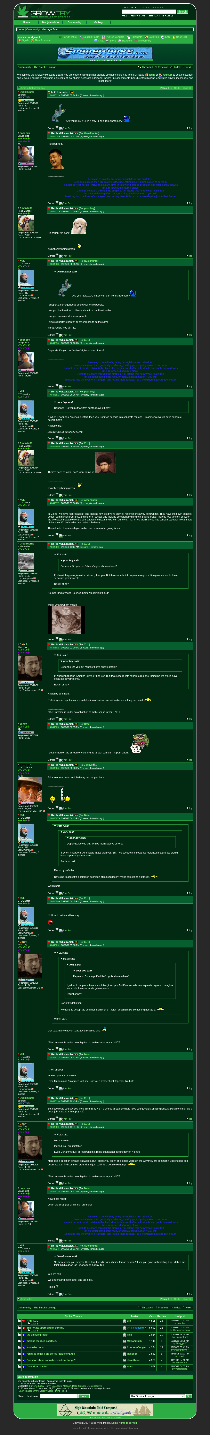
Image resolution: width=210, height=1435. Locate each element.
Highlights (136, 37)
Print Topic (60, 1391)
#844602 (54, 647)
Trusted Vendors (114, 37)
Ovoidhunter (91, 133)
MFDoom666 (134, 1341)
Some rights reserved (124, 1422)
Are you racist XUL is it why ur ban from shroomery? (93, 283)
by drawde (180, 1356)
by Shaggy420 (180, 1343)
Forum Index (70, 37)
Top (190, 128)
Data (87, 724)
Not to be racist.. (36, 1347)
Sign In (25, 40)
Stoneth (82, 1386)
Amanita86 (90, 500)
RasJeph (132, 1353)
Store (113, 40)
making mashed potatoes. (42, 1341)
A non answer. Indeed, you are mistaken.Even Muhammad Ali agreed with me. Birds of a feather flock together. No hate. (97, 1143)
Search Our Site (131, 7)
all (35, 1323)
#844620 (54, 1127)
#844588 (54, 264)
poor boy (89, 208)
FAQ (143, 15)
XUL (86, 340)
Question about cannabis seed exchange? (51, 1360)
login (152, 74)
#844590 (54, 343)
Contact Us (166, 15)
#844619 (54, 1101)
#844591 (54, 394)
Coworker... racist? (38, 1366)
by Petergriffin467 (180, 1349)
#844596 (54, 446)
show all (187, 88)
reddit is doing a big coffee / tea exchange (51, 1353)
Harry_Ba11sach (53, 1386)
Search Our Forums (152, 7)
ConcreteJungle (136, 1347)
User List (181, 37)
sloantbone (133, 1360)
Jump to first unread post (33, 88)
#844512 (54, 95)
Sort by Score (46, 1391)
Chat (101, 40)
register (167, 74)
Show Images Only (28, 1391)
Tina (129, 1334)
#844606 (54, 768)
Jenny (87, 765)
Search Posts (91, 37)
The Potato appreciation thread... (45, 1327)
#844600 (54, 547)
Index (177, 67)
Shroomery (144, 40)
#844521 (54, 211)
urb (129, 1320)
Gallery (98, 22)
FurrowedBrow (36, 1386)
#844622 (54, 1191)
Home (26, 22)
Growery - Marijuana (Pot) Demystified (46, 11)
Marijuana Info (50, 22)
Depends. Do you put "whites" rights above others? (82, 405)
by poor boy (180, 1323)
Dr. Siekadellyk (94, 1386)
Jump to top (26, 1299)
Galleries (153, 37)
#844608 (54, 901)
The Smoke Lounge (45, 67)
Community (74, 22)
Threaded (147, 67)
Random (127, 40)
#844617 (54, 1057)
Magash (67, 1386)
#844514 (54, 136)
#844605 (54, 727)
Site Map (153, 15)
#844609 (54, 945)
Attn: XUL (32, 1320)
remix (130, 1366)
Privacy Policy (131, 15)
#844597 (54, 503)
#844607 (54, 818)
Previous (162, 67)
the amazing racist (37, 1334)
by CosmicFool (179, 1337)
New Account (43, 40)
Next (188, 67)
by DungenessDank (180, 1330)
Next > (177, 88)
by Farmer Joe (179, 1362)
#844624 (54, 1249)
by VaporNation (179, 1369)
